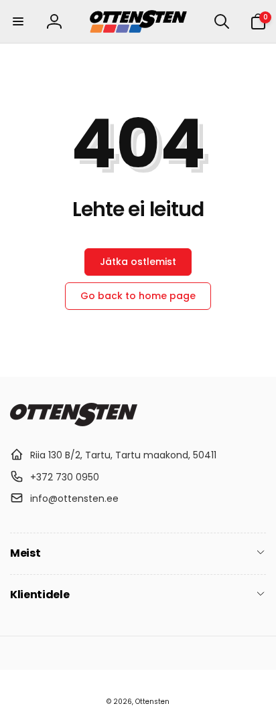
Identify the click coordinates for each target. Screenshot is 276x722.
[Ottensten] (73, 422)
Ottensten (152, 702)
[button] (18, 21)
